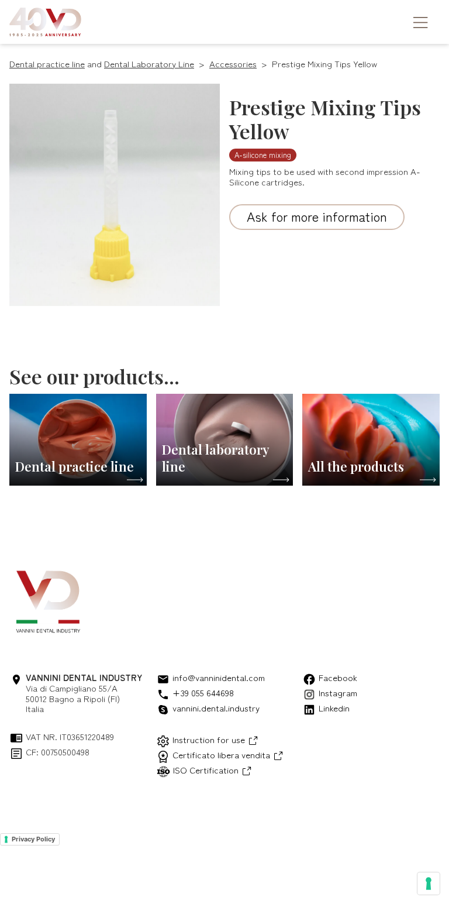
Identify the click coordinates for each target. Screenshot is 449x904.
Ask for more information (317, 216)
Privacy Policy (33, 839)
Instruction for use (208, 739)
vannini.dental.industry (216, 708)
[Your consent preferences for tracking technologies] (428, 883)
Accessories (233, 64)
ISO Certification (206, 770)
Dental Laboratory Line (149, 63)
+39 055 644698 (203, 693)
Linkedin (334, 708)
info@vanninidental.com (218, 677)
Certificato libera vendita (221, 754)
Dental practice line (47, 63)
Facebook (338, 677)
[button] (415, 22)
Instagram (338, 693)
